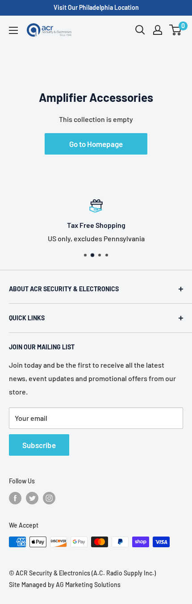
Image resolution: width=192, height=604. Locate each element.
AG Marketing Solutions (88, 584)
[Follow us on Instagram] (49, 498)
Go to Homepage (96, 143)
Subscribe (39, 444)
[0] (175, 30)
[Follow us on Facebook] (15, 498)
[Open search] (140, 30)
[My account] (157, 30)
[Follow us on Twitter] (32, 498)
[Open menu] (13, 30)
